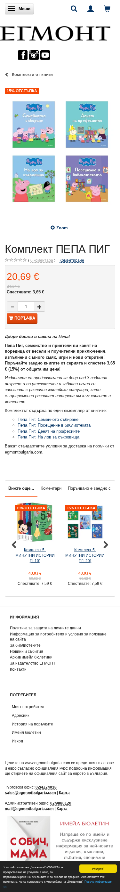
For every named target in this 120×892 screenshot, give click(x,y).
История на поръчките (32, 724)
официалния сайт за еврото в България (70, 773)
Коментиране (72, 260)
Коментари (51, 488)
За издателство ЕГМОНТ (32, 663)
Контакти (18, 669)
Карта (64, 792)
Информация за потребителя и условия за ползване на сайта (58, 637)
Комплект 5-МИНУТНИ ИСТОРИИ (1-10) (35, 555)
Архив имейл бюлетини (31, 657)
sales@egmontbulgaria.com (30, 792)
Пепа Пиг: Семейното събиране (48, 419)
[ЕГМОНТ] (55, 32)
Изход (17, 741)
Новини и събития (26, 651)
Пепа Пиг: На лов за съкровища (48, 437)
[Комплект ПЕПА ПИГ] (60, 151)
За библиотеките (25, 645)
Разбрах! (98, 868)
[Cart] (107, 9)
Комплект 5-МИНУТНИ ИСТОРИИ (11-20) (85, 555)
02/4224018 (46, 787)
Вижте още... (21, 488)
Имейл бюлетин (26, 732)
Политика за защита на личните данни (45, 628)
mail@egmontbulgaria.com (29, 808)
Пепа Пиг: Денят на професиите (49, 431)
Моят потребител (28, 707)
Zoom (62, 227)
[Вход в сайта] (91, 9)
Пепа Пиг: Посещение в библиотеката (54, 425)
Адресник (20, 715)
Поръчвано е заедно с (89, 488)
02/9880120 (60, 803)
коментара (41, 260)
